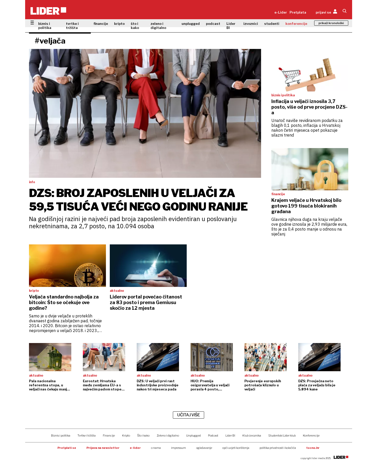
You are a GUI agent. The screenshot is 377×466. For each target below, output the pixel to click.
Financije (109, 435)
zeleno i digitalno (158, 26)
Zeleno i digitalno (168, 435)
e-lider (135, 448)
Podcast (213, 435)
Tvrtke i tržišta (86, 435)
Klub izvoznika (251, 435)
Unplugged (193, 435)
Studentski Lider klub (282, 435)
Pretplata (298, 12)
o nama (156, 448)
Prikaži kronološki (331, 23)
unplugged (191, 24)
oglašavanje (204, 448)
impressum (178, 448)
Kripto (126, 435)
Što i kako (143, 435)
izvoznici (250, 24)
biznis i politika (44, 26)
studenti (271, 24)
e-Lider (280, 12)
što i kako (135, 26)
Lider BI (230, 26)
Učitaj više (188, 414)
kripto (119, 24)
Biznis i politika (60, 435)
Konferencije (311, 435)
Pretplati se (66, 448)
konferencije (296, 24)
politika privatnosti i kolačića (278, 448)
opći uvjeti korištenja (235, 448)
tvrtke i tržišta (72, 26)
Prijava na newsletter (103, 448)
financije (101, 24)
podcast (213, 24)
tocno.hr (313, 448)
